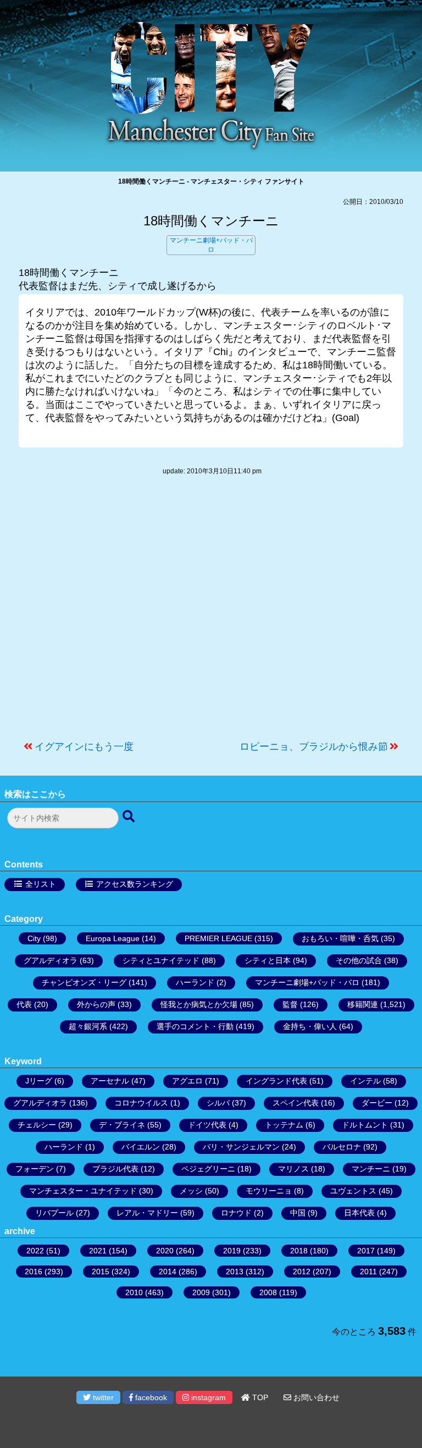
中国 (298, 1212)
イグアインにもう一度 (84, 746)
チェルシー (37, 1124)
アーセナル (110, 1080)
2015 (100, 1271)
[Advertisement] (211, 613)
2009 (201, 1292)
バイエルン (140, 1146)
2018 (299, 1250)
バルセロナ (342, 1146)
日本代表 (359, 1212)
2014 (167, 1271)
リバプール (54, 1212)
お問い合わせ (315, 1397)
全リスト (40, 884)
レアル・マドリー (147, 1212)
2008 (268, 1292)
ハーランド (195, 982)
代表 (24, 1004)
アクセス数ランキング (134, 884)
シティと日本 (268, 960)
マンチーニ (371, 1168)
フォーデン (34, 1168)
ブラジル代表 (115, 1168)
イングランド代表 (276, 1080)
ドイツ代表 (207, 1124)
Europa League (113, 938)
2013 (234, 1271)
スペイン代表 (296, 1102)
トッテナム (284, 1124)
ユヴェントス (353, 1190)
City (34, 938)
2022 (35, 1250)
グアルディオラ (50, 960)
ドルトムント (365, 1124)
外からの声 (96, 1004)
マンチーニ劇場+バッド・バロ (307, 982)
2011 (368, 1271)
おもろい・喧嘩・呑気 (340, 938)
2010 (134, 1292)
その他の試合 (359, 960)
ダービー (377, 1102)
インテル (365, 1080)
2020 (165, 1250)
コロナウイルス (141, 1102)
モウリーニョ (269, 1190)
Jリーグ (38, 1080)
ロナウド (236, 1212)
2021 (98, 1250)
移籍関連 (362, 1004)
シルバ (218, 1102)
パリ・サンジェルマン (241, 1146)
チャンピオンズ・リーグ (84, 982)
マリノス (293, 1168)
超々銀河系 (88, 1026)
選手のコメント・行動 (195, 1026)
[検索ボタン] (130, 817)
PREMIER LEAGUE (218, 938)
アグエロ (187, 1080)
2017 (366, 1250)
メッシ (191, 1190)
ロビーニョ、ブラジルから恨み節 (314, 746)
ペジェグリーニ (208, 1168)
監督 (290, 1004)
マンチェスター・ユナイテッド (83, 1190)
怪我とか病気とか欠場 (198, 1004)
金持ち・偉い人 (310, 1026)
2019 (232, 1250)
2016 (33, 1271)
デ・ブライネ (122, 1124)
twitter (102, 1397)
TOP (259, 1397)
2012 (301, 1271)
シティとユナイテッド (161, 960)
